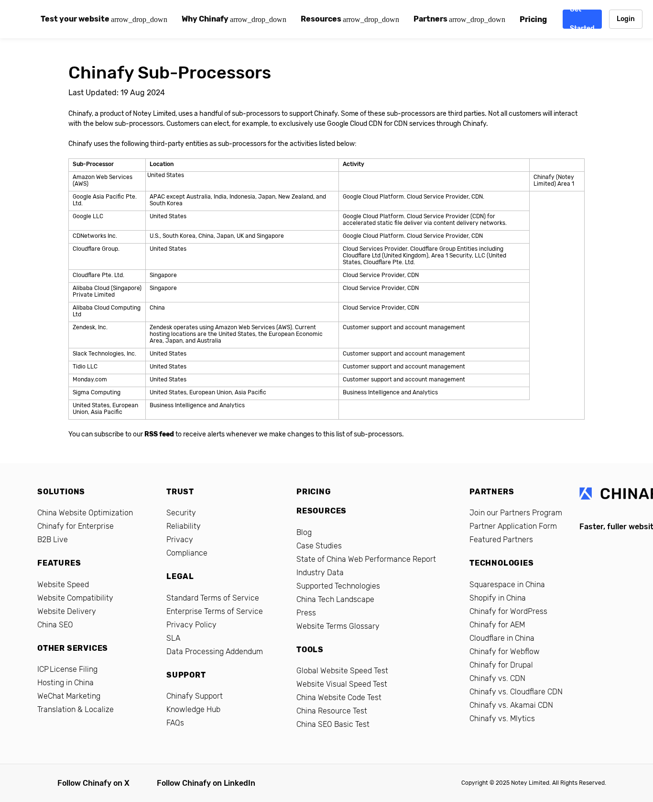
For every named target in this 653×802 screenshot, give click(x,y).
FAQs (175, 722)
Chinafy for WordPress (508, 611)
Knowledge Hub (193, 709)
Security (181, 512)
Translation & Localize (75, 709)
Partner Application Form (513, 526)
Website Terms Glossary (338, 626)
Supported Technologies (338, 585)
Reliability (183, 526)
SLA (173, 638)
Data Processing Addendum (214, 651)
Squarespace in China (507, 584)
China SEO (55, 624)
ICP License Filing (67, 669)
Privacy (179, 539)
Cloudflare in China (501, 638)
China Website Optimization (85, 512)
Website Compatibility (75, 597)
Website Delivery (66, 611)
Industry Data (320, 572)
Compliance (186, 552)
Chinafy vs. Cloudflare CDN (516, 691)
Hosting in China (65, 682)
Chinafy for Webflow (504, 651)
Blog (304, 532)
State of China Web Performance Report (366, 559)
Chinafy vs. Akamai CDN (511, 705)
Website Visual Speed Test (341, 684)
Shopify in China (497, 597)
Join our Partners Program (515, 512)
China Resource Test (331, 710)
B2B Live (52, 539)
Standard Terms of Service (212, 597)
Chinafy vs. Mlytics (502, 718)
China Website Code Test (338, 697)
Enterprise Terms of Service (214, 611)
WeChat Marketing (68, 696)
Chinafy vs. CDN (497, 678)
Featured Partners (501, 539)
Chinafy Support (194, 696)
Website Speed (63, 584)
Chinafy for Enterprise (75, 526)
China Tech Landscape (335, 599)
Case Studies (319, 545)
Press (306, 612)
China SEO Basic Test (333, 724)
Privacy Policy (191, 624)
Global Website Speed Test (342, 670)
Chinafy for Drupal (501, 664)
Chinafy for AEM (497, 624)
